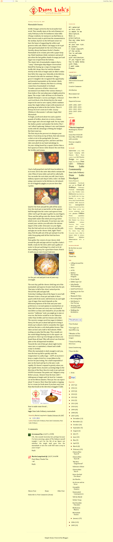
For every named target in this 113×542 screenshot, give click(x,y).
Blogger (65, 538)
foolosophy (80, 189)
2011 (73, 403)
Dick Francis (80, 159)
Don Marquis (76, 161)
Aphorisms (72, 150)
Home (47, 491)
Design (71, 159)
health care (75, 196)
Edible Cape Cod (76, 282)
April (75, 443)
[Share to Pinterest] (39, 418)
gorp (70, 192)
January (76, 518)
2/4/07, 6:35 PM (48, 434)
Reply (34, 450)
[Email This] (33, 418)
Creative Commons (75, 86)
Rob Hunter (72, 220)
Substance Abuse (78, 466)
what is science (79, 235)
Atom (72, 372)
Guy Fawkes (76, 192)
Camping (77, 153)
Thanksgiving (79, 228)
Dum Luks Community (52, 420)
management (79, 205)
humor (71, 198)
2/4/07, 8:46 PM (52, 456)
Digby (70, 161)
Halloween (72, 194)
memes (71, 207)
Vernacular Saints (73, 233)
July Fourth (76, 200)
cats (82, 153)
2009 (73, 409)
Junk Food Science (77, 289)
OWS (70, 213)
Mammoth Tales (76, 296)
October (76, 425)
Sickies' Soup (77, 500)
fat (76, 185)
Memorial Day (77, 207)
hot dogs (81, 196)
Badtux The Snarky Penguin (74, 274)
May (74, 440)
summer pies (73, 226)
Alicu (72, 267)
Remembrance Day (74, 218)
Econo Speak (75, 279)
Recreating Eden (76, 298)
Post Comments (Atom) (45, 495)
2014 (73, 394)
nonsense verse (79, 211)
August (75, 431)
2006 (73, 522)
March (75, 446)
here (47, 141)
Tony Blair (80, 231)
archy (78, 150)
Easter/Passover (74, 181)
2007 (73, 416)
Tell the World (77, 497)
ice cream (78, 198)
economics (72, 183)
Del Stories (80, 157)
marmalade (51, 411)
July (74, 434)
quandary (81, 215)
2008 (73, 413)
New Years (72, 209)
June (74, 437)
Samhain (72, 222)
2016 (73, 388)
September (77, 428)
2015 (73, 391)
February (76, 449)
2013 (73, 397)
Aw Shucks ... (77, 479)
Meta (83, 207)
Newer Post (32, 491)
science (82, 222)
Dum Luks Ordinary (39, 411)
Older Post (61, 491)
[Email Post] (30, 418)
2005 (73, 525)
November (76, 421)
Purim (70, 215)
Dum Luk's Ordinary (39, 420)
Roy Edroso (80, 220)
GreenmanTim (37, 434)
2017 (73, 385)
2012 (73, 400)
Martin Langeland (38, 456)
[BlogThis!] (34, 418)
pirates (75, 213)
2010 (73, 406)
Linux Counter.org (75, 347)
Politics (81, 213)
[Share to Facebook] (37, 418)
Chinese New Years (76, 155)
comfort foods (72, 157)
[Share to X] (36, 418)
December (76, 418)
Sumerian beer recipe (76, 224)
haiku (82, 192)
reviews (82, 218)
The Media (72, 231)
